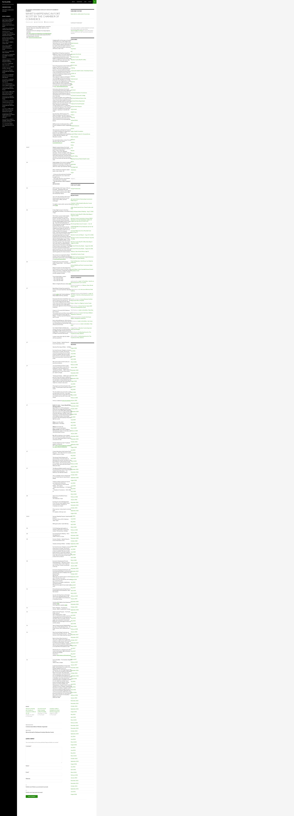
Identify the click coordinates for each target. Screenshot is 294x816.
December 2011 (74, 780)
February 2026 (74, 364)
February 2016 (74, 695)
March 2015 (74, 720)
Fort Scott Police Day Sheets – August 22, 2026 (82, 246)
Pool (72, 147)
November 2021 (74, 505)
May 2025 (73, 389)
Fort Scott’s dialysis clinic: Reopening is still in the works (8, 125)
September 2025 (75, 378)
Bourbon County (75, 57)
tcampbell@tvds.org (57, 142)
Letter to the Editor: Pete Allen (86, 310)
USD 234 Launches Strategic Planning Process (7, 88)
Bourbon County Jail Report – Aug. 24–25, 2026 (82, 235)
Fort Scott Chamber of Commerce (79, 92)
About (73, 1)
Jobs (72, 123)
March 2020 (74, 560)
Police (72, 145)
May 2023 (73, 455)
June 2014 (73, 739)
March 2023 (74, 461)
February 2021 (74, 530)
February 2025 (74, 397)
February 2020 (74, 563)
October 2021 (74, 507)
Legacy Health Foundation (77, 131)
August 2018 (74, 612)
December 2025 (74, 370)
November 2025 (74, 373)
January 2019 (74, 598)
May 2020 (73, 554)
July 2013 (73, 747)
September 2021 (75, 510)
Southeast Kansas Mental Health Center (80, 158)
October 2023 (74, 441)
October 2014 (74, 731)
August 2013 (74, 744)
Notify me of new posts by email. (34, 792)
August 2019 (74, 579)
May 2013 (73, 753)
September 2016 (75, 676)
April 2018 (73, 623)
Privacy (90, 1)
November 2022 (74, 472)
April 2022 (73, 491)
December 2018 (74, 601)
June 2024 (73, 419)
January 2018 (74, 631)
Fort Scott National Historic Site (78, 98)
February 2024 (74, 430)
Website (28, 778)
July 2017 (73, 648)
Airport (72, 46)
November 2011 (74, 783)
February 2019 (74, 596)
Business (30, 9)
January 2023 (74, 466)
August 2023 (74, 447)
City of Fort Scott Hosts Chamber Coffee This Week (42, 710)
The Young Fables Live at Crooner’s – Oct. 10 (81, 223)
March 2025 (74, 395)
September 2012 (75, 761)
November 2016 (74, 670)
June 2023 (73, 452)
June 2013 (73, 750)
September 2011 (75, 788)
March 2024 (74, 428)
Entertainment (36, 9)
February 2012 (74, 775)
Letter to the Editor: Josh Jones (85, 321)
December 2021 (74, 502)
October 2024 (74, 408)
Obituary (73, 139)
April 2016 (73, 689)
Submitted (73, 164)
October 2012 (74, 758)
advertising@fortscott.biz (77, 30)
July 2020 (73, 549)
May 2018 (73, 620)
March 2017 (74, 659)
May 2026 (73, 356)
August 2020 (74, 546)
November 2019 (74, 571)
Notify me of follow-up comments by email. (37, 787)
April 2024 (73, 425)
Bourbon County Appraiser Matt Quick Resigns (8, 71)
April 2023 (73, 458)
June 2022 (73, 485)
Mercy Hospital (74, 136)
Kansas (72, 128)
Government (74, 109)
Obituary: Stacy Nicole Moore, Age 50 (80, 251)
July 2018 (73, 615)
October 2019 (74, 574)
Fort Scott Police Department (78, 101)
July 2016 (73, 681)
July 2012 (73, 766)
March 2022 (74, 494)
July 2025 (73, 384)
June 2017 (73, 651)
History (72, 114)
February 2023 (74, 463)
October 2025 (74, 375)
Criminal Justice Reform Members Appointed (36, 725)
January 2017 (74, 665)
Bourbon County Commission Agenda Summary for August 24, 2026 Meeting (82, 257)
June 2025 (73, 386)
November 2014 (74, 728)
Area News (73, 48)
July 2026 (73, 350)
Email (27, 772)
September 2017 (75, 642)
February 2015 (74, 722)
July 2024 (73, 417)
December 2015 (74, 700)
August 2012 (74, 764)
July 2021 (73, 516)
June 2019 (73, 585)
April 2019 (73, 590)
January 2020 (74, 565)
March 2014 (74, 742)
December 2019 (74, 568)
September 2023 (75, 444)
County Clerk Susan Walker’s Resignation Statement (81, 317)
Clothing (73, 68)
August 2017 (74, 645)
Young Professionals (75, 188)
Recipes (72, 150)
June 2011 (73, 791)
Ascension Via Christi (76, 54)
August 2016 (74, 678)
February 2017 (74, 662)
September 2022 (75, 477)
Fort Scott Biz (6, 2)
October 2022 (74, 474)
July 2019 (73, 582)
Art (26, 9)
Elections (73, 76)
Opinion (73, 142)
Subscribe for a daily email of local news (80, 14)
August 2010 (74, 794)
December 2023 (74, 436)
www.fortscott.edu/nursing (35, 37)
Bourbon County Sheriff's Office (78, 59)
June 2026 (73, 353)
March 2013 (74, 755)
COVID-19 (73, 73)
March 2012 (74, 772)
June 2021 (73, 519)
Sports (72, 161)
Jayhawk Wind (74, 120)
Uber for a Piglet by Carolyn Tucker (83, 303)
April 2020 (73, 557)
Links (85, 1)
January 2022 (74, 499)
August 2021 (74, 513)
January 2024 (74, 433)
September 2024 (75, 411)
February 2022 (74, 496)
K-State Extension (75, 125)
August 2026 (74, 348)
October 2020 (74, 541)
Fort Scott (43, 9)
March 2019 (74, 593)
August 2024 (74, 414)
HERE (56, 205)
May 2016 (73, 687)
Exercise (73, 81)
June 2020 (73, 552)
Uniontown (73, 169)
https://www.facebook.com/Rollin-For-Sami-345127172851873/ (62, 446)
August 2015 (74, 711)
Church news (74, 65)
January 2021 (74, 532)
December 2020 (74, 535)
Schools (72, 153)
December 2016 (74, 667)
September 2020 (75, 543)
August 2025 (74, 381)
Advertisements (74, 43)
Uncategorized (74, 167)
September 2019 (75, 576)
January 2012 (74, 777)
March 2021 (74, 527)
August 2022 (74, 480)
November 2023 (74, 439)
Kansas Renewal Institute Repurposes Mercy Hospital (81, 299)
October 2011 (74, 786)
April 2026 (73, 359)
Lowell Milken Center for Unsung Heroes (80, 134)
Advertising (79, 1)
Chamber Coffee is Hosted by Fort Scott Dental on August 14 (54, 710)
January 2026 (74, 367)
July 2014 (73, 736)
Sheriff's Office (74, 156)
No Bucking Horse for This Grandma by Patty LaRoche (81, 332)
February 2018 (74, 629)
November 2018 (74, 604)
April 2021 (73, 524)
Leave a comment (50, 22)
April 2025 (73, 392)
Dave (72, 303)
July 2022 (73, 483)
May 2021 (73, 521)
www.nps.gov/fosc (66, 400)
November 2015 (74, 703)
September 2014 (75, 733)
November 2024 (74, 406)
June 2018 (73, 618)
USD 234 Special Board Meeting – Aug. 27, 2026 (82, 211)
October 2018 (74, 607)
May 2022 (73, 488)
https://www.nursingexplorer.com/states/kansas (40, 33)
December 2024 (74, 403)
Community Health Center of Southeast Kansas (82, 70)
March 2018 (74, 626)
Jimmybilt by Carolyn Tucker (77, 254)
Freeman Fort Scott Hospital (77, 103)
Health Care (73, 112)
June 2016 (73, 684)
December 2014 (74, 725)
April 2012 (73, 769)
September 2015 (75, 709)
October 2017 (74, 640)
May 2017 (73, 653)
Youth (72, 172)
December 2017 (74, 634)
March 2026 (74, 362)
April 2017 (73, 656)
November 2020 (74, 538)
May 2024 (73, 422)
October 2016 (74, 673)
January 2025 (74, 400)
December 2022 (74, 469)
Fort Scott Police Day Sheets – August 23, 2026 (82, 248)
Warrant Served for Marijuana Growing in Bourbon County (40, 731)
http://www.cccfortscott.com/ (64, 655)
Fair (72, 84)
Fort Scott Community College (78, 95)
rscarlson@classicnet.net (60, 259)
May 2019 (73, 587)
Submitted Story (39, 22)
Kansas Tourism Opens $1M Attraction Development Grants (81, 306)
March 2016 (74, 692)
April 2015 (73, 717)
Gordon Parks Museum (76, 106)
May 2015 (73, 714)
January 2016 (74, 698)
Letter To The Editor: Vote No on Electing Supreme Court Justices (82, 281)
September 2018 (75, 609)
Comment (29, 746)
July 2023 (73, 450)
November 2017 (74, 637)
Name (28, 765)
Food (72, 87)
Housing (73, 117)
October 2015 (74, 706)
